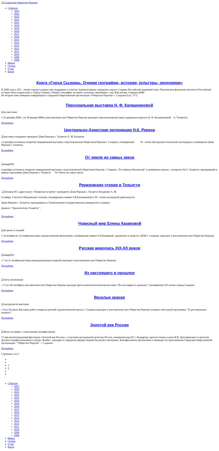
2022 (16, 19)
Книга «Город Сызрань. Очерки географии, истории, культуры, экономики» (109, 83)
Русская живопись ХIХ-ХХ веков (109, 248)
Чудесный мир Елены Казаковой (109, 223)
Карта (11, 71)
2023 (16, 16)
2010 (16, 54)
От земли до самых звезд (109, 157)
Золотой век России (109, 325)
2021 (16, 22)
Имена (11, 63)
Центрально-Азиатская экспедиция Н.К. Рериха (109, 130)
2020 (16, 25)
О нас (11, 68)
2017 (16, 34)
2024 (16, 14)
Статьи (11, 65)
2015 (16, 39)
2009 (16, 57)
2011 (16, 51)
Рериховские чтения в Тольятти (109, 185)
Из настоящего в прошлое (109, 273)
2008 (16, 60)
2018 (16, 31)
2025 (16, 11)
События (12, 8)
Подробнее (7, 123)
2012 (16, 48)
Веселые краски (109, 297)
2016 (16, 37)
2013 (16, 45)
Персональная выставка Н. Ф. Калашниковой (109, 105)
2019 (16, 28)
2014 (16, 42)
